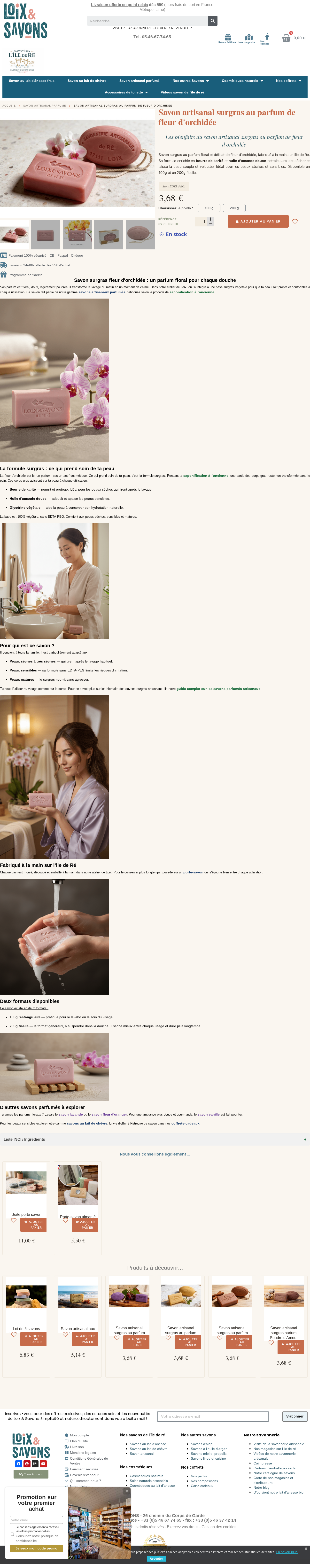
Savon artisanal (142, 1454)
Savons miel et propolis (208, 1454)
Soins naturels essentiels (149, 1481)
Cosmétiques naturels (240, 81)
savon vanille (209, 1114)
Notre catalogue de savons (274, 1473)
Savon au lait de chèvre (87, 81)
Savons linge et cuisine (208, 1458)
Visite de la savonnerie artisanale (279, 1444)
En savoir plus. (287, 1552)
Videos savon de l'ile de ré (182, 92)
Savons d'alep (201, 1444)
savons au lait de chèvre (87, 1123)
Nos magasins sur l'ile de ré (275, 1449)
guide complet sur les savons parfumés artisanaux (218, 689)
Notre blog (262, 1487)
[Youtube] (43, 1463)
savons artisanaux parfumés (101, 292)
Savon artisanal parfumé (139, 81)
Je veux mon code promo (36, 1548)
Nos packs (199, 1476)
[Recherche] (212, 21)
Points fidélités (227, 42)
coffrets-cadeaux (185, 1123)
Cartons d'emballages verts (274, 1468)
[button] (4, 163)
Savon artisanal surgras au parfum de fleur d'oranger (180, 1333)
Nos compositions (204, 1481)
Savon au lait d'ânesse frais (31, 81)
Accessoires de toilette (124, 92)
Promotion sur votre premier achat (36, 1503)
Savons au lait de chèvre (149, 1449)
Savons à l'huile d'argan (209, 1449)
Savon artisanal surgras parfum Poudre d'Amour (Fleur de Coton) (284, 1335)
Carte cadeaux (202, 1486)
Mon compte (264, 42)
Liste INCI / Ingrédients (24, 1139)
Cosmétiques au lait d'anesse (152, 1485)
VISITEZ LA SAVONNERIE (133, 28)
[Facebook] (18, 1463)
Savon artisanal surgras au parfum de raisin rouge (129, 1333)
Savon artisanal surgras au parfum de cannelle (232, 1333)
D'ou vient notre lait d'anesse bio (278, 1492)
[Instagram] (35, 1463)
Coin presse (263, 1463)
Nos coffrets (286, 81)
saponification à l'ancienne (192, 292)
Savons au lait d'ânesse (148, 1444)
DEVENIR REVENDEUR (173, 28)
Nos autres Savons (188, 81)
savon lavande (71, 1114)
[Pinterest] (27, 1463)
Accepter (156, 1558)
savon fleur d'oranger (109, 1114)
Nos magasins (247, 42)
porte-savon (193, 872)
